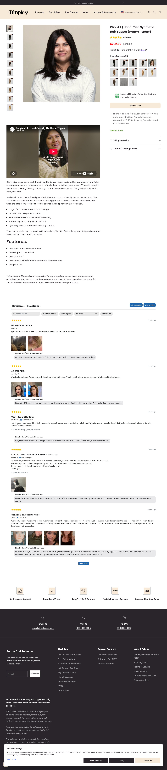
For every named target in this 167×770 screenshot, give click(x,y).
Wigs (85, 12)
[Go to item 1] (9, 28)
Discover (39, 12)
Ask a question (136, 305)
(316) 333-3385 (83, 628)
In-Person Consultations (69, 663)
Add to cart (135, 105)
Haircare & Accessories (104, 12)
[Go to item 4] (9, 54)
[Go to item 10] (9, 107)
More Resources (65, 677)
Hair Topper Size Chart (69, 668)
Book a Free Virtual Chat (69, 654)
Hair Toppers (71, 12)
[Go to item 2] (9, 37)
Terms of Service (142, 666)
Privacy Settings (141, 680)
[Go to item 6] (9, 72)
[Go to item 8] (9, 90)
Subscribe (35, 674)
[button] (18, 343)
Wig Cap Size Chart (67, 672)
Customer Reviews (67, 681)
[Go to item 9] (9, 98)
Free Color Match (66, 659)
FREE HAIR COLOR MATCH (83, 3)
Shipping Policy (141, 662)
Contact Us (63, 690)
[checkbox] (106, 314)
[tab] (34, 306)
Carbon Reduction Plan (145, 675)
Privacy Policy (140, 671)
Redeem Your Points (107, 654)
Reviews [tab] (18, 306)
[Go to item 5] (9, 63)
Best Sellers (54, 12)
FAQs (60, 686)
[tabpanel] (83, 439)
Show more (83, 563)
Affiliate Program (106, 663)
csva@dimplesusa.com (43, 628)
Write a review (150, 305)
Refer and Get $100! (107, 659)
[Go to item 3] (9, 46)
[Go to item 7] (9, 81)
